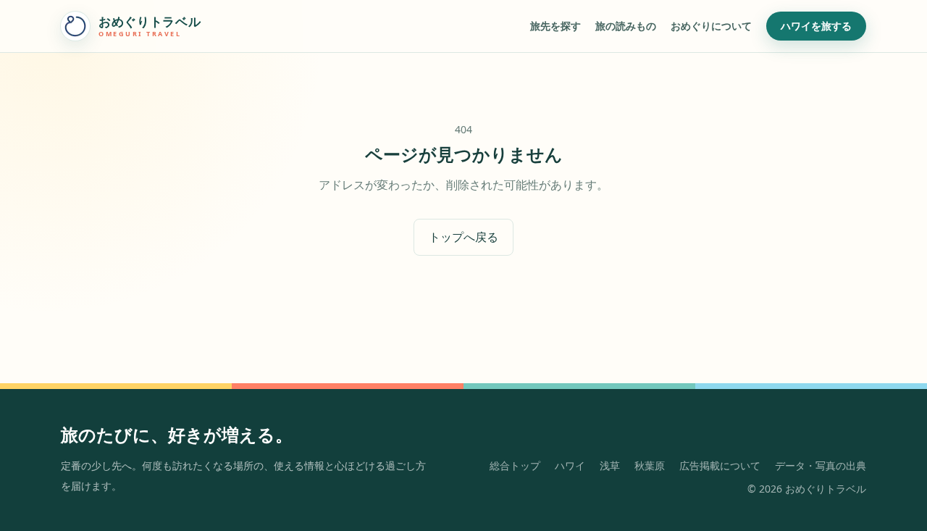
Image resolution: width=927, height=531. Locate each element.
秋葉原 (649, 465)
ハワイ (570, 465)
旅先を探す (555, 26)
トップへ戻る (463, 237)
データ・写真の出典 (820, 465)
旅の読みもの (625, 26)
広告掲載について (719, 465)
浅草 (610, 465)
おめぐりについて (711, 26)
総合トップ (515, 465)
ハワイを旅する (816, 26)
